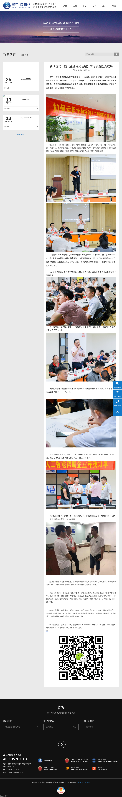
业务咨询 (117, 388)
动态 (104, 6)
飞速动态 (9, 54)
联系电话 (117, 405)
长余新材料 (4, 796)
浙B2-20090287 (84, 782)
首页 (65, 6)
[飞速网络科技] (17, 5)
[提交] (62, 744)
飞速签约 (24, 55)
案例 (75, 6)
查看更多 (20, 134)
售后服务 (117, 396)
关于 (94, 6)
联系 (114, 6)
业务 (84, 6)
